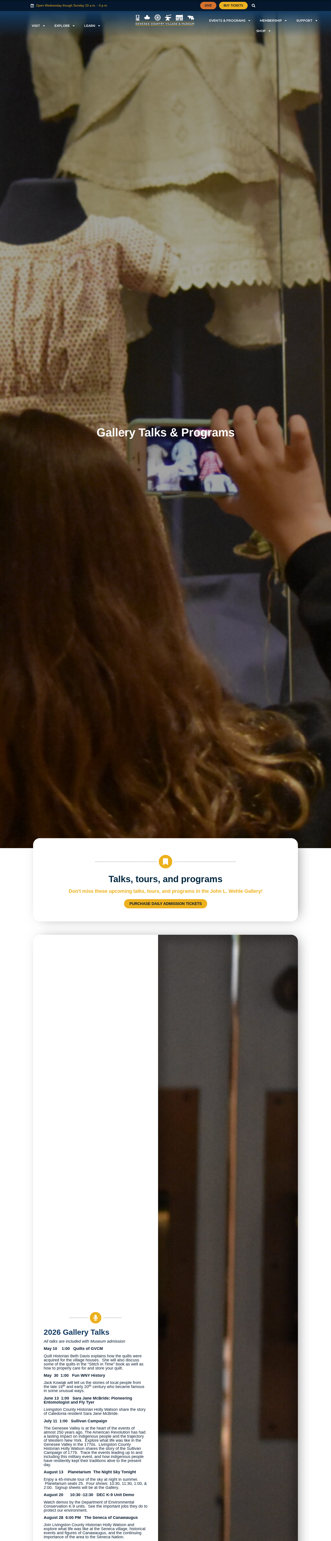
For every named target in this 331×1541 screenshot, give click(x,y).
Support (304, 21)
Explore (62, 26)
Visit (36, 26)
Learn (89, 26)
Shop (261, 31)
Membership (271, 21)
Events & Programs (227, 21)
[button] (253, 5)
